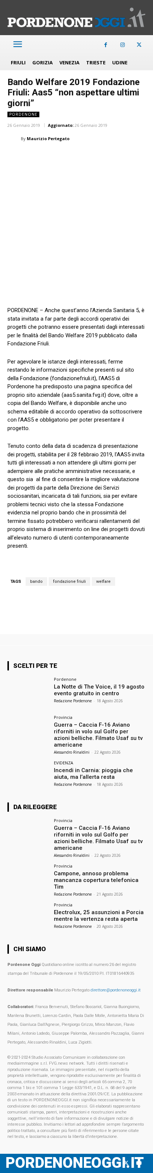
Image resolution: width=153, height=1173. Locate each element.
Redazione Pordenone (73, 700)
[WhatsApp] (49, 157)
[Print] (100, 157)
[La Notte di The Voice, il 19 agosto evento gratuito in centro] (28, 692)
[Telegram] (117, 157)
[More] (135, 157)
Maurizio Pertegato (48, 138)
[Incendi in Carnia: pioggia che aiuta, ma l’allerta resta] (28, 776)
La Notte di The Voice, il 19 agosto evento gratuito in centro (99, 690)
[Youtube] (139, 1163)
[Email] (83, 157)
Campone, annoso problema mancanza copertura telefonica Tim (96, 880)
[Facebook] (105, 44)
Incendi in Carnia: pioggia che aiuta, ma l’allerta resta (93, 773)
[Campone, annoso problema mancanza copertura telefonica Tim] (28, 879)
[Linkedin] (66, 157)
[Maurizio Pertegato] (14, 138)
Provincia (63, 717)
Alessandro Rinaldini (71, 752)
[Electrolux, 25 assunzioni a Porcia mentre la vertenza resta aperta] (28, 918)
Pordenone (23, 114)
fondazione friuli (69, 581)
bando (36, 581)
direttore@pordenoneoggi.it (116, 990)
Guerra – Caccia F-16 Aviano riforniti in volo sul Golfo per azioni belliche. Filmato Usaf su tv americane (98, 734)
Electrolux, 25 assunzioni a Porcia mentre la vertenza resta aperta (99, 915)
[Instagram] (122, 44)
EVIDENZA (63, 763)
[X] (139, 44)
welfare (103, 581)
